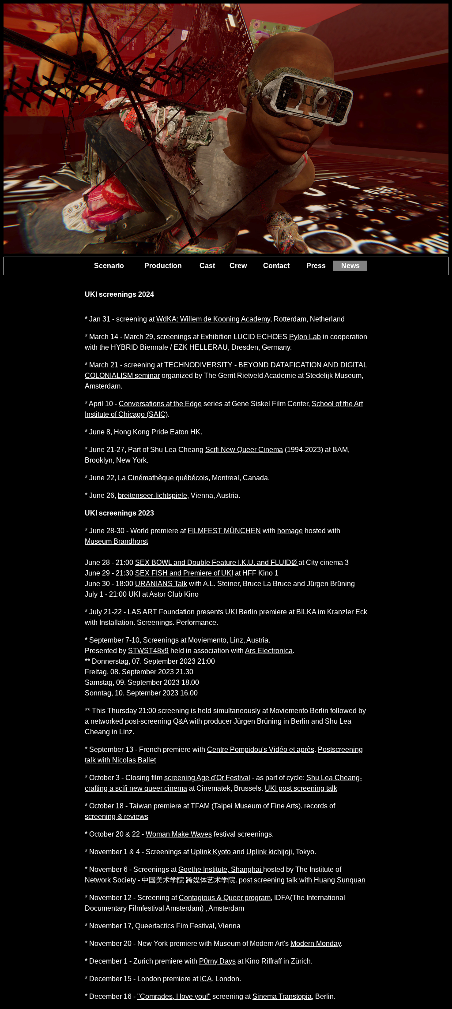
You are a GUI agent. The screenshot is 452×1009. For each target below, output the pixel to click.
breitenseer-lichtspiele (152, 495)
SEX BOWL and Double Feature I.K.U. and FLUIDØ (216, 562)
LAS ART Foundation (161, 612)
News (350, 265)
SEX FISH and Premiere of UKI (184, 573)
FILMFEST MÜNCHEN (224, 530)
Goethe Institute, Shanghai (220, 869)
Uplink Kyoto (212, 852)
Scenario (109, 265)
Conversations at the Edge (160, 403)
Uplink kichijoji (269, 852)
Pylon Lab (305, 336)
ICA (206, 979)
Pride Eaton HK (175, 432)
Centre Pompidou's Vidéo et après (260, 749)
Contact (276, 265)
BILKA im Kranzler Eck (331, 612)
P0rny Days (217, 961)
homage (290, 530)
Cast (207, 265)
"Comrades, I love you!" (174, 996)
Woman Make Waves (179, 834)
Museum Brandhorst (116, 541)
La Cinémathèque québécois (163, 478)
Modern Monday (315, 943)
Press (316, 265)
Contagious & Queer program (225, 897)
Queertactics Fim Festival (175, 926)
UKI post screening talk (301, 788)
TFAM (200, 806)
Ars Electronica (269, 650)
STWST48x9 (148, 650)
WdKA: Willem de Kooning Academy (213, 319)
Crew (238, 265)
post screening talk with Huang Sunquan (302, 880)
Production (163, 265)
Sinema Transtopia (282, 996)
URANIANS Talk (161, 583)
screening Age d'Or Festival (207, 777)
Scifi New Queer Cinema (244, 449)
